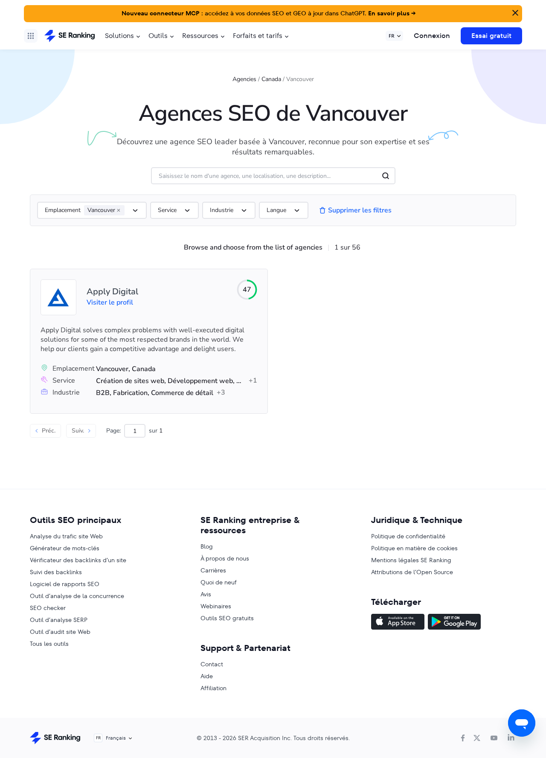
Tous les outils (49, 643)
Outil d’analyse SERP (58, 620)
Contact (211, 664)
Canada (271, 79)
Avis (205, 594)
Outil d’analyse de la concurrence (77, 596)
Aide (206, 676)
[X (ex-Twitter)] (477, 738)
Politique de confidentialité (408, 536)
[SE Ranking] (69, 35)
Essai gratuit (491, 36)
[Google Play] (454, 623)
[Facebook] (463, 738)
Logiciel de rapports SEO (64, 584)
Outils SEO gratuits (227, 618)
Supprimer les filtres (360, 210)
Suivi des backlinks (56, 572)
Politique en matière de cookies (414, 548)
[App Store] (397, 623)
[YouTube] (494, 738)
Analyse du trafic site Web (66, 536)
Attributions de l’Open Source (412, 572)
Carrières (213, 570)
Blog (206, 546)
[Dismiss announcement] (514, 12)
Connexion (432, 36)
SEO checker (48, 608)
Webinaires (215, 606)
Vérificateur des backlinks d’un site (78, 560)
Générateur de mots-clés (64, 548)
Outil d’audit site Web (60, 631)
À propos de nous (224, 558)
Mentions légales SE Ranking (411, 560)
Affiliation (213, 688)
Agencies (244, 79)
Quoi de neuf (218, 582)
